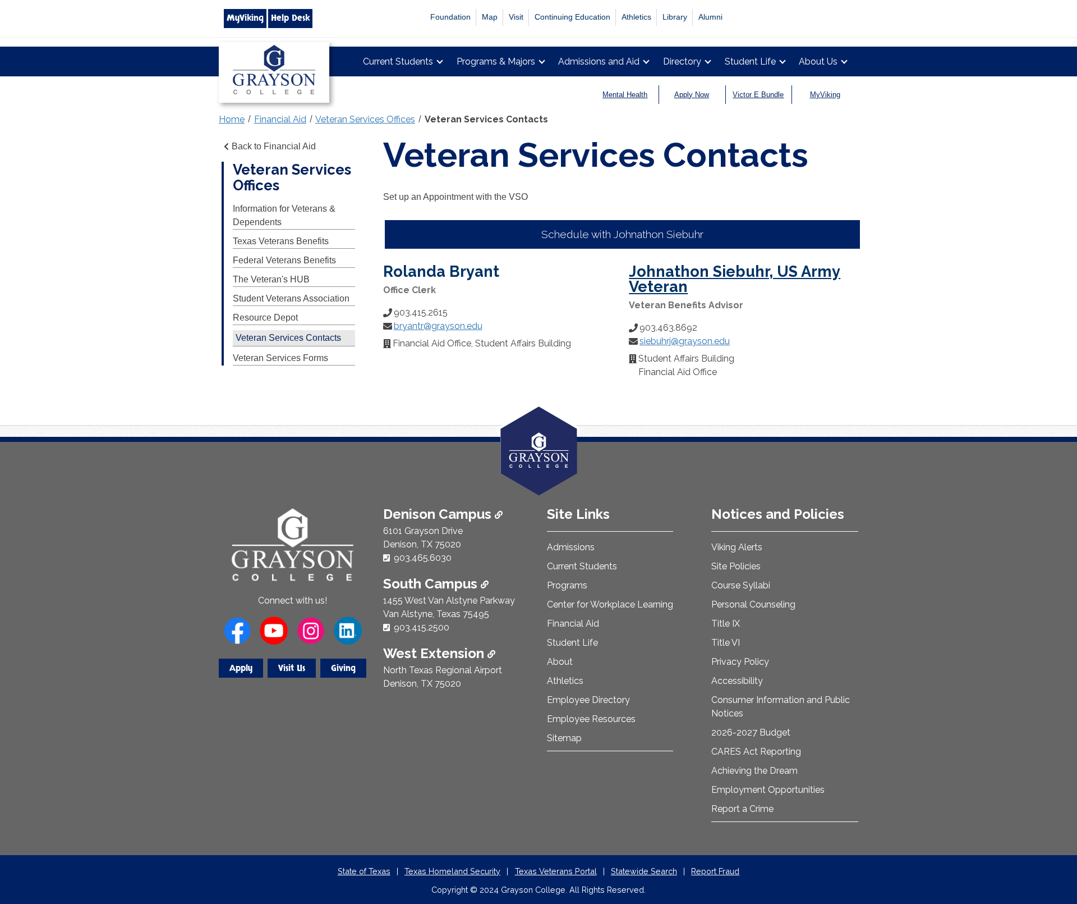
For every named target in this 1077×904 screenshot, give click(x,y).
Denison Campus (439, 514)
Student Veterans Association (291, 298)
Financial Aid (280, 119)
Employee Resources (591, 719)
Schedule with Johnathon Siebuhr (622, 234)
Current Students (398, 61)
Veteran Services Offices (365, 119)
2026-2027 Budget (750, 732)
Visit (516, 17)
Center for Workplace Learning (610, 604)
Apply (240, 668)
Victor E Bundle (758, 94)
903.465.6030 (423, 558)
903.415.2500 (421, 627)
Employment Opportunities (768, 789)
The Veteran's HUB (271, 279)
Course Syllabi (740, 585)
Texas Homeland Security (452, 871)
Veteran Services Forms (280, 358)
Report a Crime (742, 808)
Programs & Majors (496, 61)
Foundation (450, 17)
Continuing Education (572, 17)
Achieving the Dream (754, 770)
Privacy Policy (740, 661)
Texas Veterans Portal (556, 871)
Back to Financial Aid (274, 146)
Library (674, 17)
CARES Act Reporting (756, 751)
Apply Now (691, 94)
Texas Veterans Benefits (281, 241)
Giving (343, 668)
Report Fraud (715, 871)
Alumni (710, 17)
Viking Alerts (736, 547)
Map (490, 17)
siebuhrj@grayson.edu (684, 341)
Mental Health (624, 94)
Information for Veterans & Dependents (284, 215)
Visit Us (291, 668)
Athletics (636, 17)
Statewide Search (644, 871)
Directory (682, 61)
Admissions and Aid (598, 61)
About (560, 661)
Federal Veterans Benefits (284, 260)
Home (232, 119)
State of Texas (364, 871)
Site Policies (736, 566)
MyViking (245, 18)
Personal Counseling (753, 604)
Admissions (571, 547)
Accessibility (737, 680)
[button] (1051, 848)
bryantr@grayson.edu (438, 326)
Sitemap (564, 738)
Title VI (725, 642)
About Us (818, 61)
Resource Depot (265, 317)
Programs (567, 585)
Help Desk (290, 18)
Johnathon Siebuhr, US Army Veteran (734, 278)
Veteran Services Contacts (486, 119)
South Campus (432, 584)
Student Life (750, 61)
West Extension (435, 653)
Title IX (725, 623)
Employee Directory (588, 700)
